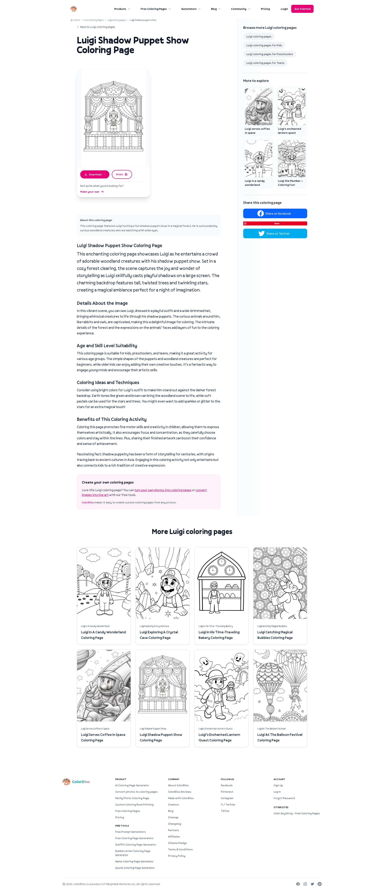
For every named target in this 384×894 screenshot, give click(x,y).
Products (120, 9)
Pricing (265, 9)
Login (284, 9)
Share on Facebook (278, 213)
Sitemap (173, 817)
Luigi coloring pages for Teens (265, 63)
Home (77, 19)
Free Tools (122, 825)
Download (95, 174)
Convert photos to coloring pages (136, 791)
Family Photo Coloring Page (132, 798)
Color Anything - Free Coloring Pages (297, 813)
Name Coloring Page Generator (134, 861)
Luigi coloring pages (116, 19)
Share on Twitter (278, 233)
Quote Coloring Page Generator (135, 868)
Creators (173, 804)
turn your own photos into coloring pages (162, 490)
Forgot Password (284, 798)
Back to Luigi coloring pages (97, 27)
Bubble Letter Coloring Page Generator (132, 853)
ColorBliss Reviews (179, 791)
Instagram (227, 798)
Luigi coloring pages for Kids (264, 45)
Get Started (302, 9)
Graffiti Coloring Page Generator (135, 844)
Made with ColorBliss (181, 798)
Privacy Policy (176, 856)
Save (276, 223)
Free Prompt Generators (130, 832)
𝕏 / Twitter (228, 804)
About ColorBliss (178, 785)
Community (238, 9)
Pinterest (227, 791)
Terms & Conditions (180, 849)
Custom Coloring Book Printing (134, 804)
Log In (277, 791)
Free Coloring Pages (154, 9)
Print (119, 174)
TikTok (225, 811)
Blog (214, 9)
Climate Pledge (177, 843)
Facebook (226, 785)
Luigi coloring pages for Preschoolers (269, 54)
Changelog (174, 824)
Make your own (89, 191)
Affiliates (174, 836)
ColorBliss (88, 502)
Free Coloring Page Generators (134, 838)
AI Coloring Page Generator (132, 785)
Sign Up (278, 785)
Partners (173, 830)
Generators (189, 9)
